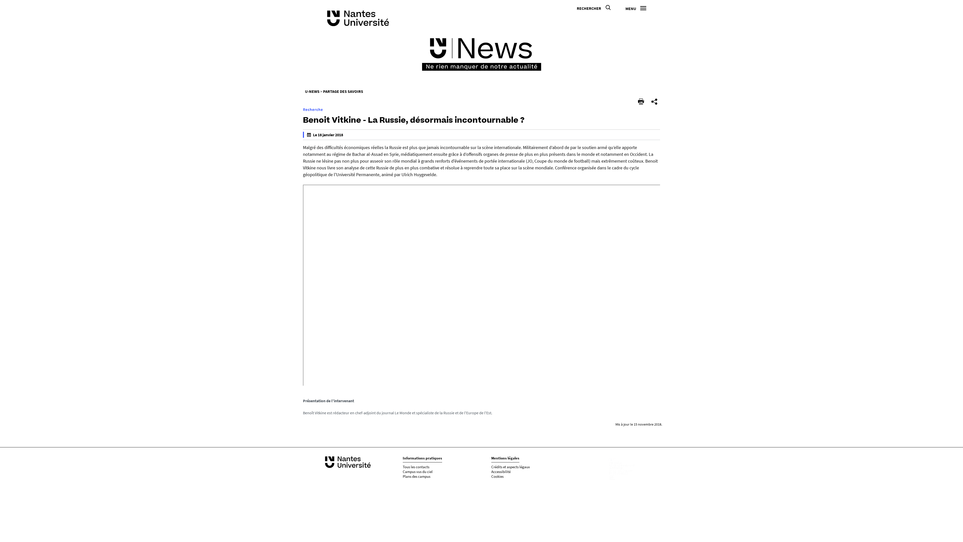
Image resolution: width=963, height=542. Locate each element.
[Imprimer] (641, 101)
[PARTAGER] (654, 101)
